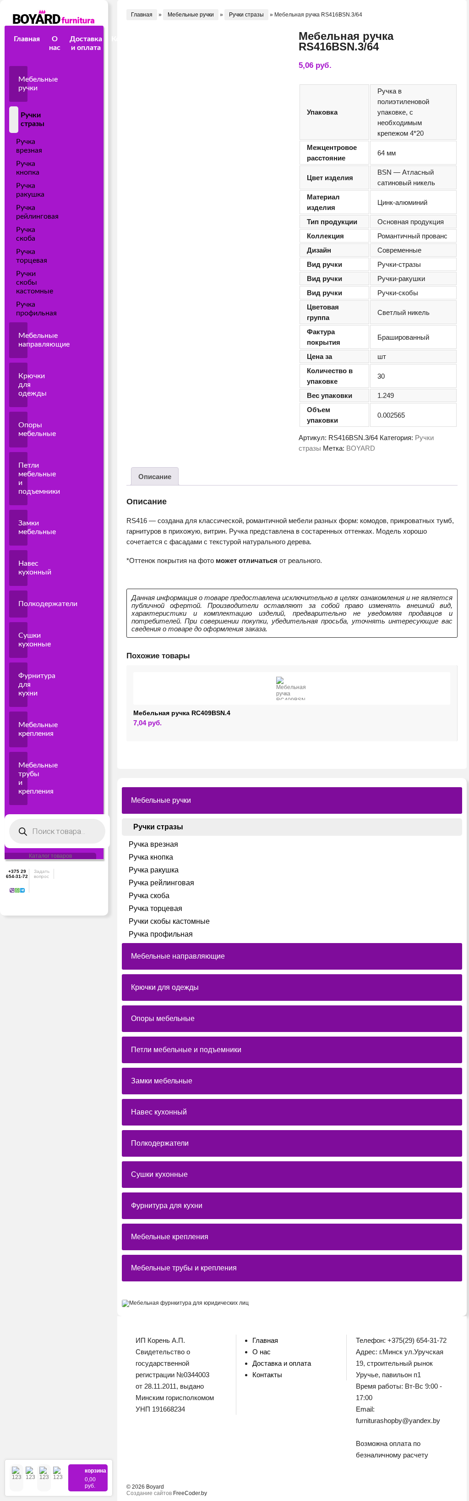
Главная (27, 39)
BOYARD (360, 448)
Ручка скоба (12, 234)
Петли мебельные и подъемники (22, 478)
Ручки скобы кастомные (12, 283)
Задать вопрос (41, 874)
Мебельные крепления (22, 729)
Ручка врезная (12, 146)
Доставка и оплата (86, 43)
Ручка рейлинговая (12, 212)
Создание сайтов (149, 1493)
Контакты (128, 39)
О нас (54, 43)
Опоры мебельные (22, 429)
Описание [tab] (154, 476)
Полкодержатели (22, 603)
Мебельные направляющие (22, 340)
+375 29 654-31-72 (17, 874)
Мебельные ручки (22, 84)
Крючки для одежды (22, 384)
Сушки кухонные (22, 640)
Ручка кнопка (12, 168)
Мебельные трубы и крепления (22, 778)
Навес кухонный (22, 568)
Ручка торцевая (12, 256)
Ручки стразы (17, 119)
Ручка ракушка (12, 190)
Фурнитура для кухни (22, 684)
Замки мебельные (22, 527)
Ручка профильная (12, 309)
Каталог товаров (50, 856)
